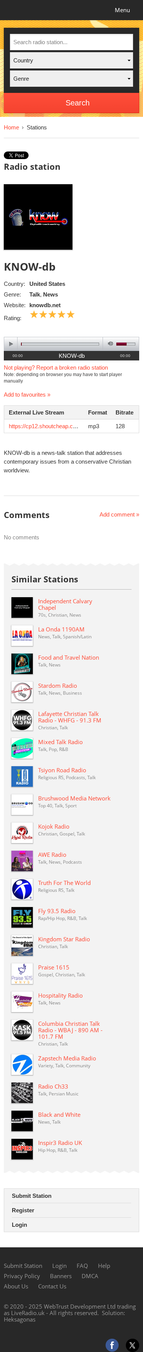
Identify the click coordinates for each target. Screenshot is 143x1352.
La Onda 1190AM (61, 629)
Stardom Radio (57, 685)
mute (109, 344)
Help (104, 1265)
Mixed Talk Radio (60, 742)
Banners (61, 1276)
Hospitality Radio (60, 995)
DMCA (90, 1276)
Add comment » (119, 514)
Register (23, 1210)
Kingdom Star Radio (64, 939)
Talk (34, 294)
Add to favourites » (27, 394)
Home (11, 127)
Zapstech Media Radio (67, 1058)
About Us (16, 1286)
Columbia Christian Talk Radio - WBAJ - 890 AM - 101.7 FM (70, 1030)
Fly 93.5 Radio (57, 911)
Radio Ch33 (53, 1086)
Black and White (59, 1114)
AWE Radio (52, 854)
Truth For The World (64, 882)
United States (47, 284)
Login (19, 1224)
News (50, 294)
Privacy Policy (22, 1276)
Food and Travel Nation (68, 657)
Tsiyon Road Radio (62, 770)
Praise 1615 (53, 967)
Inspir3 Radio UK (60, 1142)
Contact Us (52, 1286)
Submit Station (31, 1196)
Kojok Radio (53, 826)
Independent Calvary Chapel (65, 604)
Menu (122, 10)
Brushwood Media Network (74, 798)
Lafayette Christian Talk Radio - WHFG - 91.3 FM (69, 717)
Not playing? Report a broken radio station (56, 367)
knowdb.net (45, 305)
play (11, 344)
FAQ (82, 1265)
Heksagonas (19, 1319)
